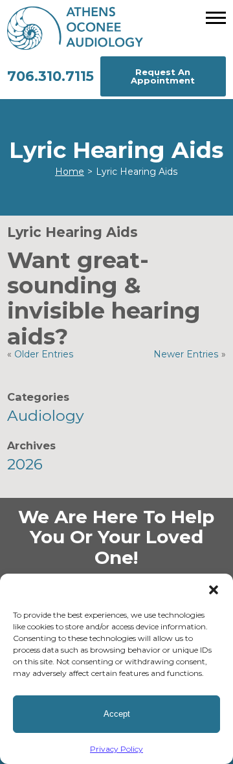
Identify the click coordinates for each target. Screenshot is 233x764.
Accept (117, 714)
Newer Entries (186, 354)
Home (69, 171)
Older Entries (44, 354)
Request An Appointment (163, 76)
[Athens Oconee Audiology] (116, 28)
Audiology (45, 416)
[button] (213, 589)
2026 (25, 464)
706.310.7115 (50, 76)
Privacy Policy (116, 749)
